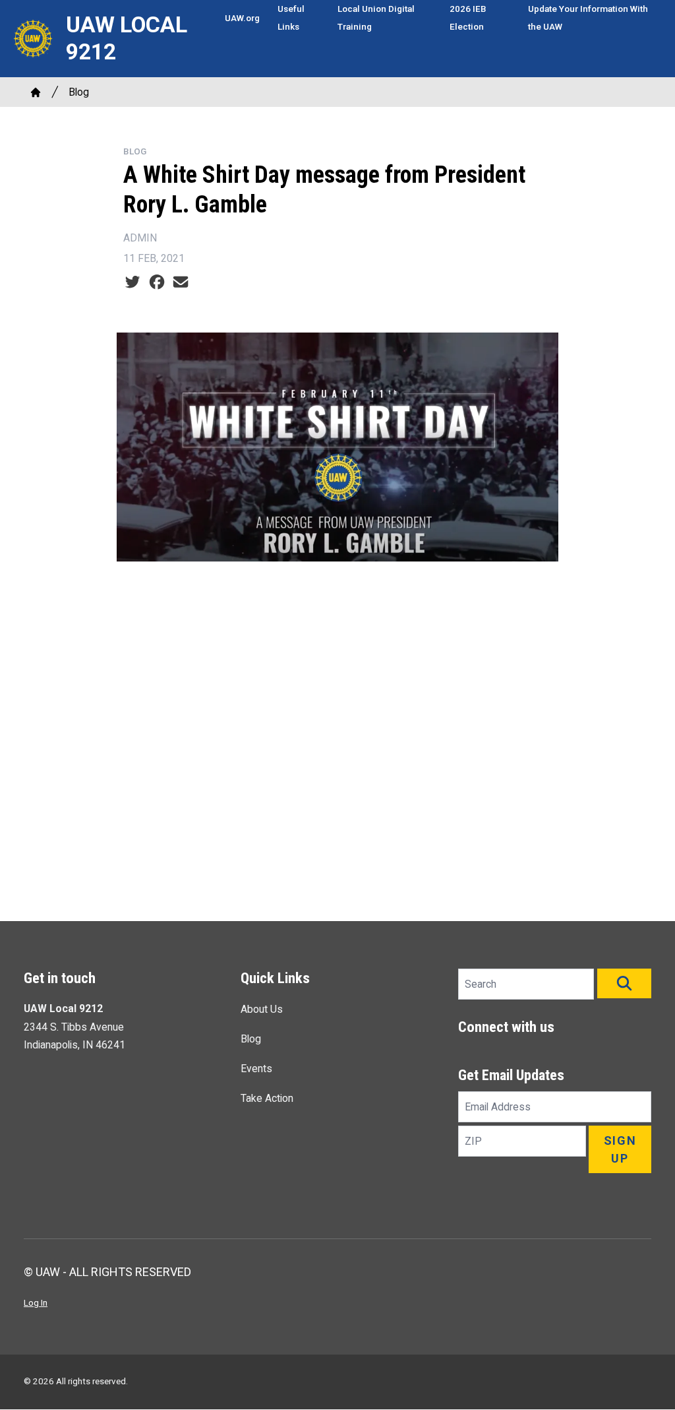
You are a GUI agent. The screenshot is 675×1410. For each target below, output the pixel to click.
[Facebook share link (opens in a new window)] (157, 282)
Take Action (267, 1098)
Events (256, 1068)
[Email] (180, 282)
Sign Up (620, 1149)
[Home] (36, 92)
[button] (624, 983)
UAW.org (242, 18)
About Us (262, 1009)
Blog (79, 92)
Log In (35, 1302)
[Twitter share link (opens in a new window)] (132, 282)
